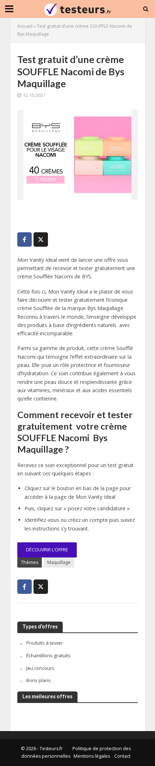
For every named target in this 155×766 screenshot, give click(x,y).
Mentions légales (92, 756)
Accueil (24, 26)
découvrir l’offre (47, 550)
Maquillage (59, 562)
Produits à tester (44, 643)
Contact (122, 756)
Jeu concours (40, 668)
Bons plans (38, 680)
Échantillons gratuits (48, 655)
